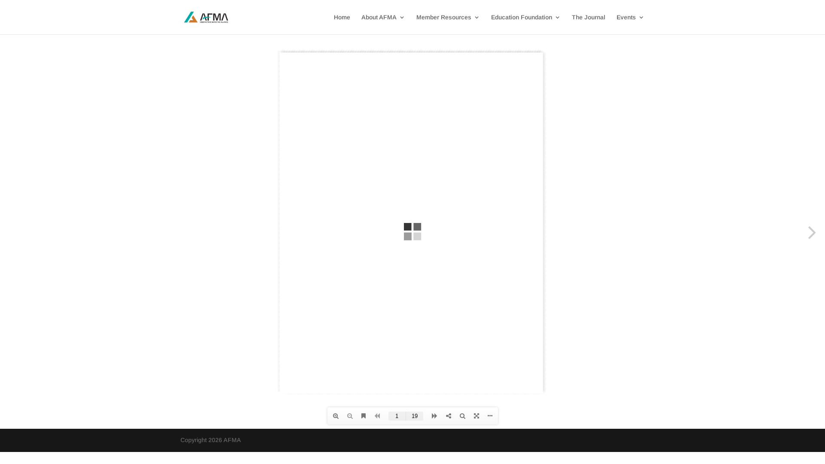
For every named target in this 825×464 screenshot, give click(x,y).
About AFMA (379, 17)
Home (342, 17)
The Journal (588, 17)
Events (626, 17)
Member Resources (443, 17)
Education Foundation (521, 17)
